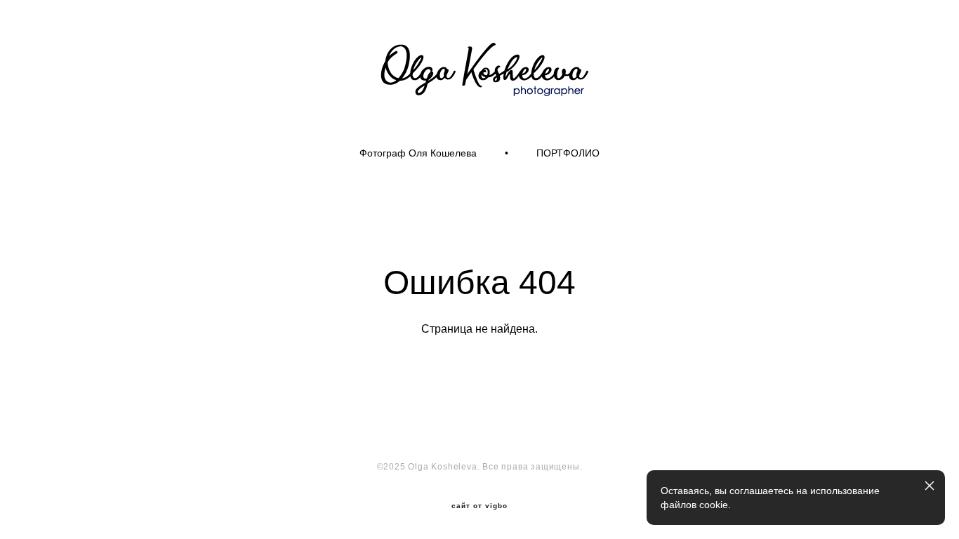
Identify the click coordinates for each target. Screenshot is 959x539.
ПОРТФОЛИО (568, 153)
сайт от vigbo (479, 506)
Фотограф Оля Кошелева (418, 153)
